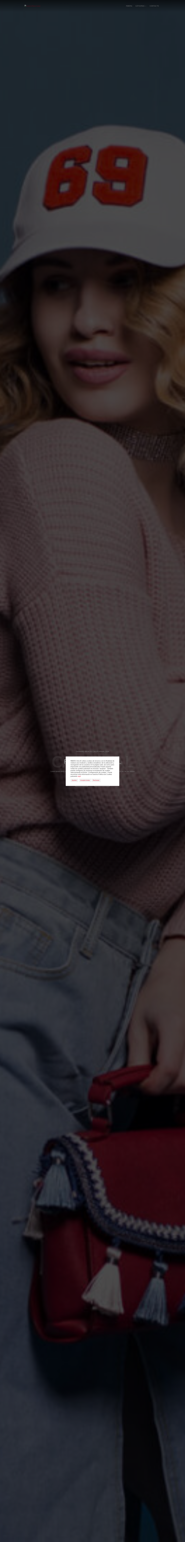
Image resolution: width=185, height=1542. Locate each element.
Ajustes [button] (74, 780)
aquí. (79, 776)
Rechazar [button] (96, 780)
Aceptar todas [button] (85, 780)
